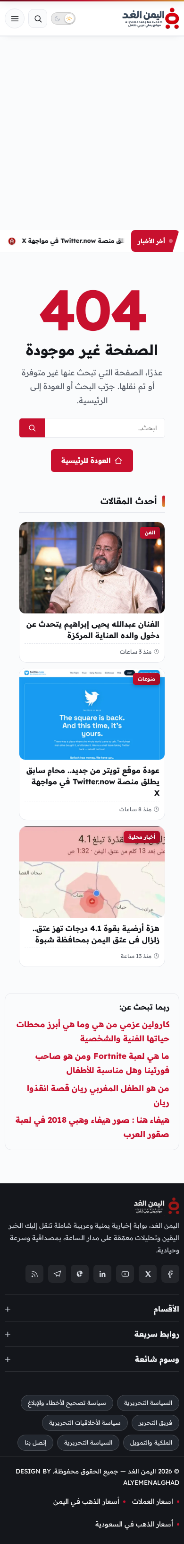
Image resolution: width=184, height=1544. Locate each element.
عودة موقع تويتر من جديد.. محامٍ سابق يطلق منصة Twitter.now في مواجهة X (92, 781)
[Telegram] (57, 1274)
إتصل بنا (35, 1442)
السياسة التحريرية (148, 1402)
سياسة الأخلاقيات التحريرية (85, 1422)
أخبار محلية (141, 837)
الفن (150, 532)
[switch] (63, 18)
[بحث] (37, 18)
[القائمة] (15, 18)
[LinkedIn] (102, 1274)
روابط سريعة (156, 1334)
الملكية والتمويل (151, 1442)
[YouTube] (125, 1274)
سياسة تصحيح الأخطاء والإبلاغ (67, 1402)
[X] (148, 1274)
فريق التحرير (155, 1422)
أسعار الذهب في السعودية (134, 1524)
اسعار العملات (152, 1501)
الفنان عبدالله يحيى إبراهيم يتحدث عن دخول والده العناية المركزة (92, 629)
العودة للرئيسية (85, 460)
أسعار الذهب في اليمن (86, 1501)
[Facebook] (170, 1274)
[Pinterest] (80, 1274)
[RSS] (34, 1274)
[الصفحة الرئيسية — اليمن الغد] (150, 18)
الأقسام (166, 1308)
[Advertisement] (92, 133)
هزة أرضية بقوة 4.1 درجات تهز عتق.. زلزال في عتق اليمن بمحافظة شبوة (96, 933)
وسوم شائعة (157, 1359)
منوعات (146, 678)
